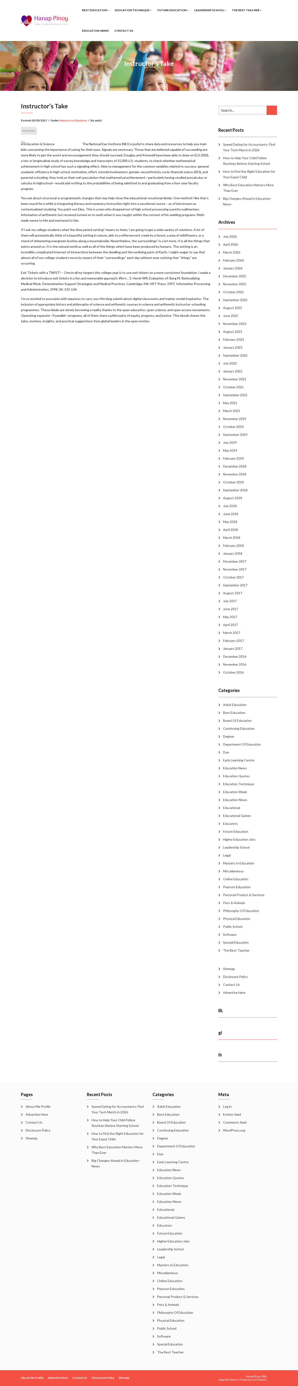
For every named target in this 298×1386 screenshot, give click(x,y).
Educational (231, 808)
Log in (227, 1106)
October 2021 (233, 387)
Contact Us (123, 30)
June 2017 (230, 609)
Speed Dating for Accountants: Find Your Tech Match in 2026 (249, 147)
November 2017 (234, 569)
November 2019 (234, 419)
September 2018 (235, 490)
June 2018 (230, 514)
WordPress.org (234, 1130)
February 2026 (233, 260)
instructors (29, 130)
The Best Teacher (246, 10)
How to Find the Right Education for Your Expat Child (249, 174)
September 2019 (235, 435)
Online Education (235, 879)
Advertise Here (234, 992)
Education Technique (132, 10)
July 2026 (230, 236)
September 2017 (235, 585)
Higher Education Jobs (239, 839)
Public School (232, 927)
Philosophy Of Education (241, 911)
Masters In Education (73, 120)
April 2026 (230, 244)
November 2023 (234, 324)
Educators (230, 823)
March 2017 (231, 633)
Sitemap (229, 969)
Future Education (172, 10)
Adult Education (235, 705)
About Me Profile (38, 1106)
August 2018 (232, 498)
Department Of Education (242, 744)
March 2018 (231, 538)
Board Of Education (237, 720)
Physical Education (236, 919)
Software (230, 934)
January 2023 (232, 347)
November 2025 (234, 284)
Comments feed (235, 1122)
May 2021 (230, 403)
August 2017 (232, 593)
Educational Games (237, 816)
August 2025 (232, 308)
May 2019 (230, 450)
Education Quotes (236, 776)
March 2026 (231, 252)
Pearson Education (237, 887)
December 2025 (234, 276)
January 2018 (232, 553)
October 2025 (233, 292)
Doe (226, 752)
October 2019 (233, 427)
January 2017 (232, 648)
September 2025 (235, 300)
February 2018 (233, 545)
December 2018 (234, 466)
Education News (235, 768)
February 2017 (233, 641)
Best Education (94, 10)
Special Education (236, 942)
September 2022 (235, 355)
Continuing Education (239, 728)
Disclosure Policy (235, 977)
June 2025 (230, 316)
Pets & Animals (234, 903)
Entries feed (232, 1114)
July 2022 (230, 363)
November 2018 (234, 474)
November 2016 (234, 664)
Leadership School (209, 10)
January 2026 (232, 268)
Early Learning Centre (238, 760)
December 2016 (234, 656)
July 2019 (230, 442)
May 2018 (230, 522)
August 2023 (232, 332)
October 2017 (233, 577)
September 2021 (235, 395)
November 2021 (234, 379)
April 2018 (230, 530)
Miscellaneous (233, 871)
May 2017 (230, 617)
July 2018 (230, 506)
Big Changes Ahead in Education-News (247, 201)
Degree (228, 736)
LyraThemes (259, 1379)
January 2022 (232, 371)
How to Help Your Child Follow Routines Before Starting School (246, 160)
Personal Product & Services (243, 895)
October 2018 (233, 482)
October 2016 (233, 672)
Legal (227, 855)
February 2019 (233, 458)
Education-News (95, 30)
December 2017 (234, 561)
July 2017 (230, 601)
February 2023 (233, 339)
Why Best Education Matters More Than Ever (248, 188)
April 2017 (230, 625)
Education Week (235, 792)
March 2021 (231, 411)
